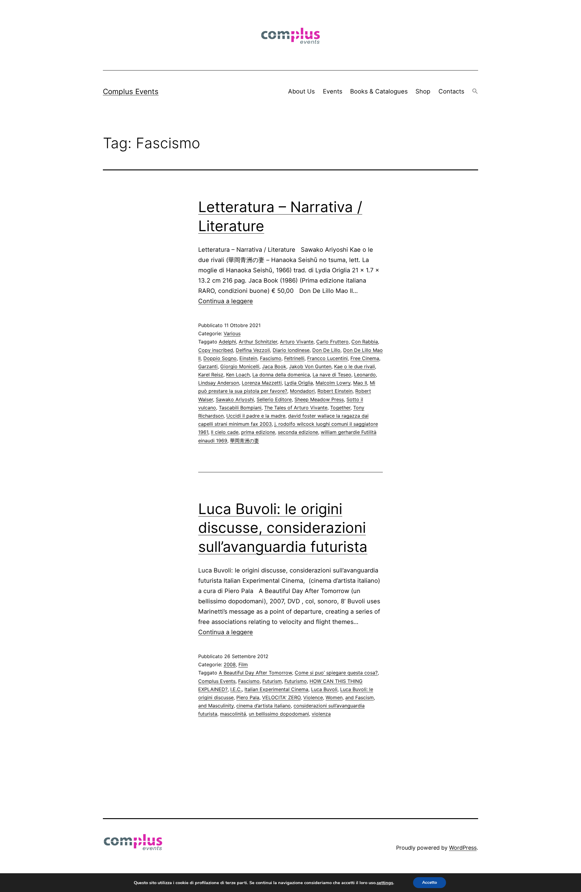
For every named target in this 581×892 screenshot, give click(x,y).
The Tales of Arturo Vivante (295, 408)
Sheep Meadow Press (319, 399)
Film (243, 664)
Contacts (451, 91)
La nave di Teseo (332, 375)
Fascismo (270, 358)
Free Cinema (364, 358)
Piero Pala (247, 697)
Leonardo (365, 375)
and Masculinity (216, 706)
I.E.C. (236, 689)
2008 (230, 664)
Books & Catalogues (379, 91)
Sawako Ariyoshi (235, 399)
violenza (321, 714)
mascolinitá (233, 714)
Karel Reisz (210, 375)
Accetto (429, 882)
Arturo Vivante (296, 342)
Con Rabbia (364, 342)
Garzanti (208, 366)
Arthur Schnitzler (258, 342)
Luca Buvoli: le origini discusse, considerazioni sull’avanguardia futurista (282, 528)
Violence (313, 697)
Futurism (272, 681)
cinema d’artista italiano (263, 706)
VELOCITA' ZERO (281, 697)
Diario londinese (291, 350)
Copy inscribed (215, 350)
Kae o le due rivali (354, 366)
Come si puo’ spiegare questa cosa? (336, 673)
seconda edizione (298, 432)
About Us (301, 91)
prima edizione (258, 432)
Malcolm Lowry (333, 383)
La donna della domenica (281, 375)
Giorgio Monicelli (239, 366)
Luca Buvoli (324, 689)
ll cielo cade (224, 432)
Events (332, 91)
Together (340, 408)
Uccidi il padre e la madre (255, 416)
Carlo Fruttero (332, 342)
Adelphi (227, 342)
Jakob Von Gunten (310, 366)
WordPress (463, 847)
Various (232, 333)
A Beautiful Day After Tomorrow (255, 673)
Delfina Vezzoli (253, 350)
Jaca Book (274, 366)
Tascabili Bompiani (240, 408)
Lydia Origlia (298, 383)
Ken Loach (238, 375)
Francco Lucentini (327, 358)
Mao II (360, 383)
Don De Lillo (326, 350)
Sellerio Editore (274, 399)
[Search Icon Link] (475, 91)
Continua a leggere (225, 301)
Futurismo (295, 681)
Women (334, 697)
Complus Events (131, 91)
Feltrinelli (294, 358)
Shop (422, 91)
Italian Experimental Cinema (276, 689)
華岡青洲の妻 (244, 441)
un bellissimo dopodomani (279, 714)
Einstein (248, 358)
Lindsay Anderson (218, 383)
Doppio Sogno (220, 358)
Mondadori (302, 391)
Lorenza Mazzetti (262, 383)
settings (385, 882)
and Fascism (359, 697)
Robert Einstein (335, 391)
